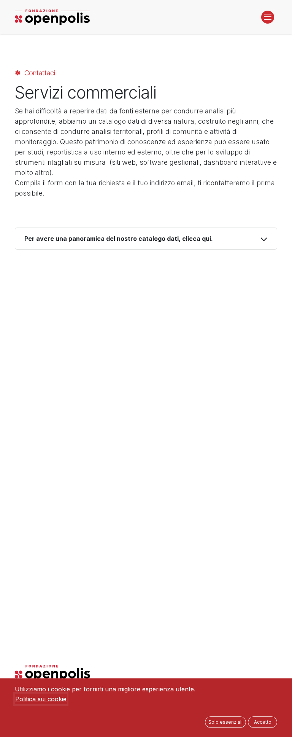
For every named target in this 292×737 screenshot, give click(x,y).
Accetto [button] (262, 722)
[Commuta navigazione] (267, 17)
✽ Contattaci (35, 73)
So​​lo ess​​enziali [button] (225, 722)
